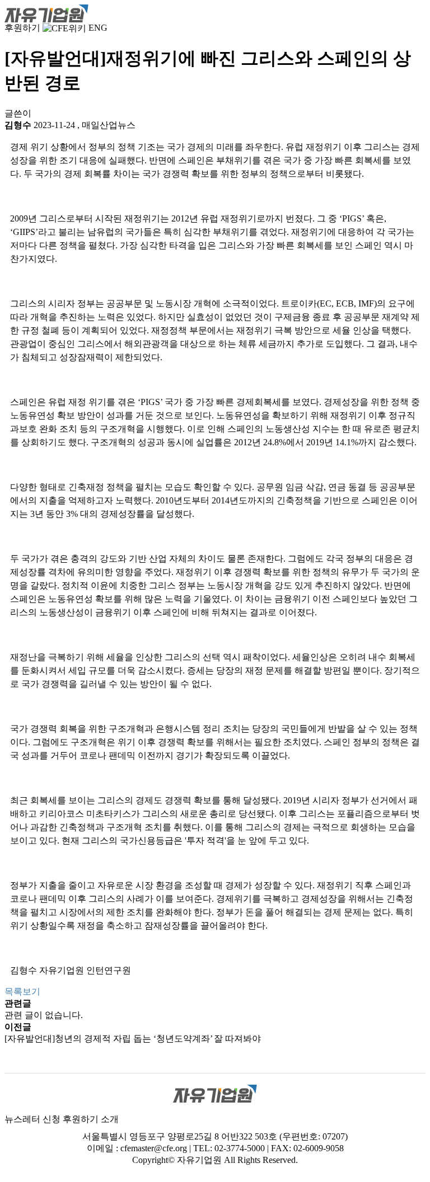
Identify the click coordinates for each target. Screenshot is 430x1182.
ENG (98, 27)
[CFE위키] (64, 27)
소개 (110, 1119)
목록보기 (22, 991)
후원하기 (22, 27)
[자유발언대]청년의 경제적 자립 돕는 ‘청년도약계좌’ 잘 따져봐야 (132, 1038)
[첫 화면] (46, 12)
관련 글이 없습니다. (43, 1015)
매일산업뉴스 (108, 125)
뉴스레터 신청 (32, 1119)
